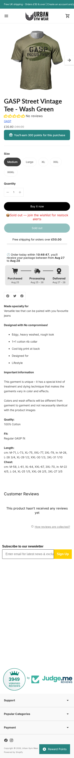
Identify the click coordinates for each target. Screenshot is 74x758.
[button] (69, 60)
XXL (55, 162)
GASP (7, 121)
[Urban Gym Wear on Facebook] (6, 740)
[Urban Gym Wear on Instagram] (11, 740)
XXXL (10, 172)
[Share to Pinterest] (7, 296)
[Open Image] (37, 60)
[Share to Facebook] (21, 296)
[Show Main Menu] (6, 16)
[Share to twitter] (14, 296)
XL (43, 162)
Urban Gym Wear (30, 748)
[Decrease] (7, 192)
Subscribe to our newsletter (22, 546)
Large (29, 162)
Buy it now (37, 206)
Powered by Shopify (13, 752)
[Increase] (19, 192)
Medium (12, 162)
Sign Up (63, 554)
